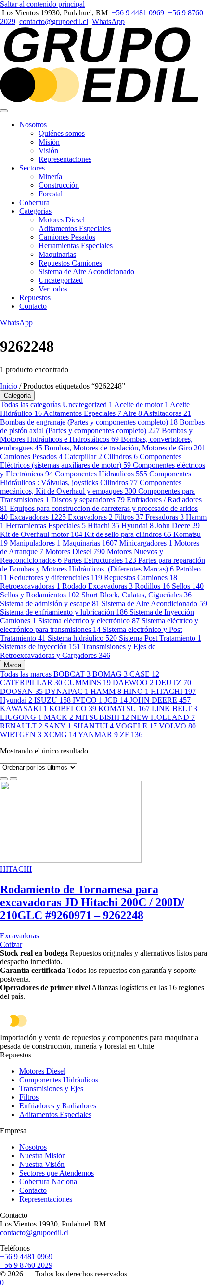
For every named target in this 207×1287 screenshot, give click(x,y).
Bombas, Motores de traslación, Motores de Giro (125, 448)
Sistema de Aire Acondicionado (86, 271)
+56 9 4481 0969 (138, 13)
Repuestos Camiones (70, 263)
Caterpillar (83, 456)
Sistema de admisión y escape (50, 603)
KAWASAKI (23, 708)
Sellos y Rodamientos (39, 595)
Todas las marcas (26, 674)
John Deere (177, 526)
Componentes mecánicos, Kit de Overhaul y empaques (90, 486)
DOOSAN (21, 691)
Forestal (51, 194)
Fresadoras (164, 517)
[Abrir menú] (4, 110)
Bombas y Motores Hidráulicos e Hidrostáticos (96, 434)
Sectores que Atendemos (56, 1173)
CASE (144, 674)
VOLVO (177, 726)
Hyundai (137, 526)
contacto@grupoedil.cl (53, 21)
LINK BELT (174, 708)
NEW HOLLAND (163, 717)
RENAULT (21, 726)
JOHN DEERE (160, 700)
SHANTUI (93, 726)
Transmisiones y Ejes (51, 1088)
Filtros (129, 517)
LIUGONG (21, 717)
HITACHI (173, 691)
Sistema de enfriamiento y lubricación (64, 612)
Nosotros (33, 125)
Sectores (32, 168)
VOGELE (136, 726)
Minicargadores (145, 543)
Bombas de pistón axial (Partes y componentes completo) (102, 426)
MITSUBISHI (102, 717)
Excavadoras (38, 517)
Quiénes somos (62, 133)
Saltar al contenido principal (42, 4)
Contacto (33, 306)
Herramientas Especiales (76, 246)
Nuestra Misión (42, 1156)
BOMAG (110, 674)
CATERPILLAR (31, 683)
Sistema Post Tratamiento (160, 638)
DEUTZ (173, 683)
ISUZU (52, 700)
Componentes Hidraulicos (101, 474)
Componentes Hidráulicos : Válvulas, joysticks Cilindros (95, 478)
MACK (58, 717)
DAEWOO (133, 683)
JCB (116, 700)
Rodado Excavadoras (97, 586)
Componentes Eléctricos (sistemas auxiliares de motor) (90, 460)
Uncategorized (61, 280)
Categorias (35, 211)
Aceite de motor (141, 405)
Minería (50, 176)
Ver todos (53, 289)
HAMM (106, 691)
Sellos (188, 586)
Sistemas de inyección (40, 647)
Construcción (59, 185)
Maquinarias (57, 254)
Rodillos (152, 586)
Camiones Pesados (67, 237)
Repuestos (35, 297)
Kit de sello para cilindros (127, 534)
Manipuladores (35, 543)
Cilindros (121, 456)
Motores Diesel (62, 220)
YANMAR (98, 734)
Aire (132, 413)
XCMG (60, 734)
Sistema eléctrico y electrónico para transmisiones (99, 625)
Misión (49, 142)
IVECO (88, 700)
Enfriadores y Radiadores (57, 1106)
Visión (48, 150)
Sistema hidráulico (82, 638)
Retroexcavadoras (30, 586)
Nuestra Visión (42, 1164)
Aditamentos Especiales (75, 228)
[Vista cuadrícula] (4, 778)
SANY (57, 726)
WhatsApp (108, 21)
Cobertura (34, 202)
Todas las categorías (31, 405)
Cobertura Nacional (49, 1182)
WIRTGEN (20, 734)
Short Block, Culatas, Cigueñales (136, 595)
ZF (131, 734)
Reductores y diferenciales (55, 577)
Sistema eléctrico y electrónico (89, 621)
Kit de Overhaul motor (41, 534)
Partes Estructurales (100, 560)
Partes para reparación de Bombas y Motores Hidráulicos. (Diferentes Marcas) (102, 564)
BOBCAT (72, 674)
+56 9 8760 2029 (26, 1265)
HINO (136, 691)
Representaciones (65, 159)
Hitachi (103, 526)
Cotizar (11, 944)
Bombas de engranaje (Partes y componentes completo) (89, 422)
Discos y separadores (88, 500)
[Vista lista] (13, 778)
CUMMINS (87, 683)
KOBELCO (72, 708)
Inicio (8, 386)
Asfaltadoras (167, 413)
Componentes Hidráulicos (58, 1080)
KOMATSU (124, 708)
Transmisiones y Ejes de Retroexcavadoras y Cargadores (77, 651)
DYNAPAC (67, 691)
